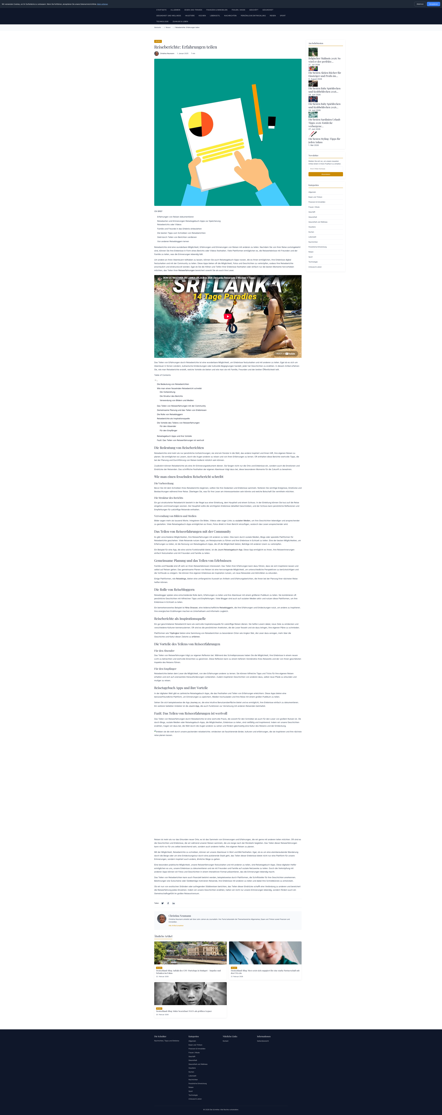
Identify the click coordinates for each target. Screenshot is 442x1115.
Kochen (202, 16)
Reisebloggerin (226, 607)
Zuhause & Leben (180, 21)
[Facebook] (168, 903)
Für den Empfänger (168, 430)
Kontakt (225, 1041)
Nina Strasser (191, 607)
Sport (283, 16)
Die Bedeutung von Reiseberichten (173, 384)
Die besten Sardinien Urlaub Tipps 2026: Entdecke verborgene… (324, 123)
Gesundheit (267, 10)
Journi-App (194, 706)
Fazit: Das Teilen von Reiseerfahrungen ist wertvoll (180, 440)
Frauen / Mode (238, 10)
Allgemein (175, 10)
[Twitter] (162, 903)
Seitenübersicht (263, 1041)
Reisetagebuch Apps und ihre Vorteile (174, 436)
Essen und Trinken (193, 10)
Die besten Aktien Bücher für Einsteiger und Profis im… (324, 74)
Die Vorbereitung (167, 392)
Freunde (169, 566)
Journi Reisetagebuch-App (230, 550)
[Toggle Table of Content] (156, 381)
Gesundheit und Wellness (168, 16)
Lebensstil (215, 16)
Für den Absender (168, 426)
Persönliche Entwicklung (253, 16)
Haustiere (190, 16)
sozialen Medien (242, 520)
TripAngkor (174, 633)
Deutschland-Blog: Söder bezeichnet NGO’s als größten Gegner (184, 1011)
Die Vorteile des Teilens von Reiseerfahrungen (178, 423)
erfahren (196, 637)
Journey (194, 702)
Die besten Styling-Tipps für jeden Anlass (324, 140)
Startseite (161, 10)
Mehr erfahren (102, 4)
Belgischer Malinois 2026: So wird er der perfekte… (324, 60)
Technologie (162, 21)
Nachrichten (230, 16)
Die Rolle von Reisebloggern (170, 414)
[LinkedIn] (174, 903)
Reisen (273, 16)
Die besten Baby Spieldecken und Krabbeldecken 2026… (324, 90)
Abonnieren (325, 174)
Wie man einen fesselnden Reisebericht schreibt (179, 388)
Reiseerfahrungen (186, 270)
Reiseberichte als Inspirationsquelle (173, 418)
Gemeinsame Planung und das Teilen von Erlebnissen (181, 410)
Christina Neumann (167, 53)
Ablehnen (420, 4)
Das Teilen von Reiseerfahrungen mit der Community (181, 406)
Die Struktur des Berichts (171, 396)
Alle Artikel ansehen (176, 925)
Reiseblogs (181, 579)
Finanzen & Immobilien (217, 10)
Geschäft (253, 10)
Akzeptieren (433, 4)
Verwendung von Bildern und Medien (177, 400)
